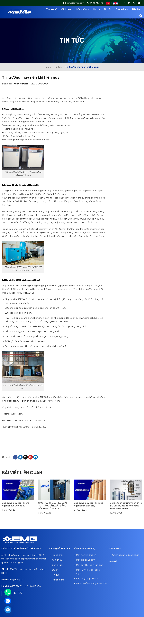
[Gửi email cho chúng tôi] (129, 3)
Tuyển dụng (121, 9)
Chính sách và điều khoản (125, 555)
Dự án (96, 9)
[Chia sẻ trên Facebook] (15, 457)
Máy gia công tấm (85, 560)
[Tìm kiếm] (140, 16)
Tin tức (107, 9)
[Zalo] (8, 601)
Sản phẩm (81, 9)
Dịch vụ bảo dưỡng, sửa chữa (91, 583)
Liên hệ (136, 9)
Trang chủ (51, 9)
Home (48, 67)
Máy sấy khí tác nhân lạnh (89, 565)
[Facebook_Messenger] (8, 609)
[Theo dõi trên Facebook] (124, 3)
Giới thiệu (66, 9)
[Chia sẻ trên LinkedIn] (35, 457)
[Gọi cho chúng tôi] (134, 3)
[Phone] (8, 592)
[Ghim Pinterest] (30, 457)
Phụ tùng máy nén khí (87, 578)
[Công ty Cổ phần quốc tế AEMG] (21, 12)
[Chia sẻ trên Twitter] (20, 457)
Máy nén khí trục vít (86, 555)
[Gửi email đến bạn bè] (25, 457)
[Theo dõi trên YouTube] (139, 3)
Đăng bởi (15, 84)
